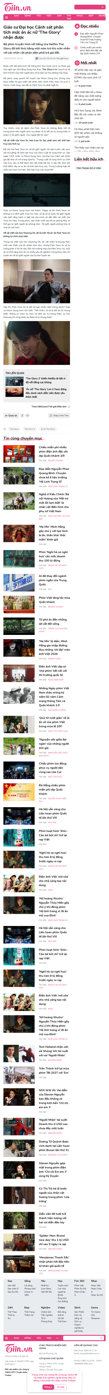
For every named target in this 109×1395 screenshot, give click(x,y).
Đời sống (62, 1312)
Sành (77, 1307)
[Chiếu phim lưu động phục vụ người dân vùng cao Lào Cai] (19, 770)
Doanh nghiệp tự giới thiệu (78, 1327)
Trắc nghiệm (47, 1315)
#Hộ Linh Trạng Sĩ (57, 486)
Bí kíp (60, 1295)
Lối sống (28, 1285)
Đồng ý (48, 1387)
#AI (49, 589)
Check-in (28, 1291)
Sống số (78, 1318)
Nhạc (80, 15)
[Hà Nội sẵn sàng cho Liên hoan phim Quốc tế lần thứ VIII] (19, 816)
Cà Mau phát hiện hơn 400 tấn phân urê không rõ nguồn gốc (88, 132)
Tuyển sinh (63, 1285)
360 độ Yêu (46, 1291)
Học (49, 15)
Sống (27, 15)
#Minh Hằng (54, 658)
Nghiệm (45, 1307)
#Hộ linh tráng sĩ (57, 920)
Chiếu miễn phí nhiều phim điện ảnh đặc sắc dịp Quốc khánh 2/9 (91, 50)
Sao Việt (11, 1285)
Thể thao (62, 1321)
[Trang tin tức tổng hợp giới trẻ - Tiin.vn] (17, 6)
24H (59, 15)
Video (61, 1307)
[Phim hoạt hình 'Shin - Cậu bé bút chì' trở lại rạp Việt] (19, 838)
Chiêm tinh (46, 1312)
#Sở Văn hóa (55, 777)
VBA (26, 1295)
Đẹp (91, 15)
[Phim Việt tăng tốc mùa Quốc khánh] (19, 604)
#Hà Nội (52, 822)
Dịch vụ (77, 1321)
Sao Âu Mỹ (13, 1291)
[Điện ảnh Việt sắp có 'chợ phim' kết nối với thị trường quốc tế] (19, 673)
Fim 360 (69, 17)
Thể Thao (12, 1312)
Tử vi (43, 1318)
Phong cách (30, 1288)
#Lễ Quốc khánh (57, 710)
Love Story (46, 1288)
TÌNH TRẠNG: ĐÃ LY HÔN (88, 168)
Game (94, 1307)
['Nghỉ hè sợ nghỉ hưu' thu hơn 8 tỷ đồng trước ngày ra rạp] (19, 859)
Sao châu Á (13, 1288)
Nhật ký (45, 1285)
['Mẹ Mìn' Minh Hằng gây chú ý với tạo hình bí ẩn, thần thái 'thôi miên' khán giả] (19, 533)
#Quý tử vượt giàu (58, 731)
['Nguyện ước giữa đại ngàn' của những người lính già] (19, 746)
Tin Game (95, 1312)
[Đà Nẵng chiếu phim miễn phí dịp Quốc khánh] (19, 792)
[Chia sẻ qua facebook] (22, 415)
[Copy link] (27, 415)
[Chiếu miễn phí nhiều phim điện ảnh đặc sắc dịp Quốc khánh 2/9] (19, 454)
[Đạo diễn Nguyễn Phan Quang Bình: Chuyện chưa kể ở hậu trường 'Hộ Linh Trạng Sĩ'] (19, 475)
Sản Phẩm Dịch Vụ (79, 1314)
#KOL (50, 890)
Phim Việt (79, 1285)
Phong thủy (46, 1321)
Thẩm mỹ (28, 1315)
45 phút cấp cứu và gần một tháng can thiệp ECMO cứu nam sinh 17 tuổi (87, 75)
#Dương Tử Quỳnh (57, 1155)
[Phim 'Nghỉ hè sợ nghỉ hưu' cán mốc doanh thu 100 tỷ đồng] (19, 559)
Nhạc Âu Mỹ (97, 1295)
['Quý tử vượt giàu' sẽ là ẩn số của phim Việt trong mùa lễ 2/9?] (19, 724)
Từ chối (60, 1387)
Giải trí (61, 1315)
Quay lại (12, 415)
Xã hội (61, 1318)
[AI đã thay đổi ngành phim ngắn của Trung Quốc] (19, 582)
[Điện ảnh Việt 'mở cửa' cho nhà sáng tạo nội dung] (19, 883)
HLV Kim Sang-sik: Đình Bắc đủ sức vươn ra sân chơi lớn (88, 114)
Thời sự (11, 1315)
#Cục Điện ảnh (55, 679)
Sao (16, 15)
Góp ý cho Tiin (60, 415)
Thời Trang (29, 1312)
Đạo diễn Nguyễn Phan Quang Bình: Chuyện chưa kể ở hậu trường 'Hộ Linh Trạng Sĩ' (91, 38)
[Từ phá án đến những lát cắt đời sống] (19, 626)
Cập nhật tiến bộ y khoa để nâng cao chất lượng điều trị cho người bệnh (88, 95)
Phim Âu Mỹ (80, 1288)
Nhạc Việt (95, 1285)
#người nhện (55, 1060)
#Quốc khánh (55, 460)
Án (9, 1318)
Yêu (38, 15)
